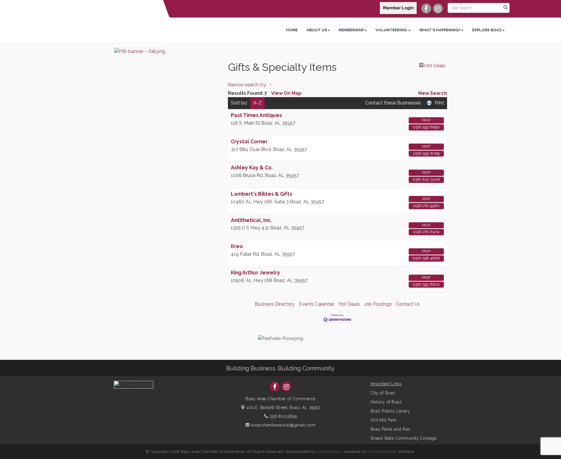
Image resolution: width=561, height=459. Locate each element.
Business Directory (275, 304)
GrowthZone (328, 451)
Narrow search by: (247, 84)
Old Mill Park (383, 420)
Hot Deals (435, 65)
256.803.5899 (282, 416)
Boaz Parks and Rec (390, 429)
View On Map (286, 93)
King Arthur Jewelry (255, 272)
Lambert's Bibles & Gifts (261, 194)
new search (432, 93)
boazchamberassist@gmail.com (283, 425)
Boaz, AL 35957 (283, 407)
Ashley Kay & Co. (252, 167)
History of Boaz (386, 402)
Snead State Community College (403, 438)
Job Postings (378, 304)
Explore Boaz (487, 30)
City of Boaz (382, 393)
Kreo (237, 246)
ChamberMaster (382, 451)
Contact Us (408, 304)
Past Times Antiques (256, 115)
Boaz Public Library (390, 411)
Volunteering (391, 30)
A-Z (257, 103)
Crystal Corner (249, 141)
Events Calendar (316, 304)
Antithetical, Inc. (251, 220)
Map (426, 120)
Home (292, 30)
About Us (317, 30)
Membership (351, 30)
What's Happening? (439, 30)
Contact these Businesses (393, 103)
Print (439, 103)
